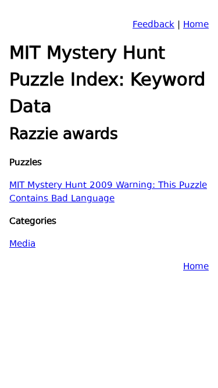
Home (196, 25)
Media (22, 244)
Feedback (153, 25)
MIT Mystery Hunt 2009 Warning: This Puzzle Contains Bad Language (108, 192)
